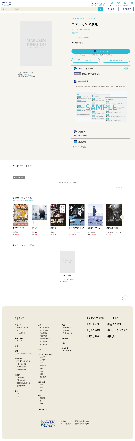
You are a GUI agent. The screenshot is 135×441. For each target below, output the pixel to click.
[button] (127, 9)
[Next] (122, 217)
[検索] (100, 9)
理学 (41, 401)
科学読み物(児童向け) (24, 383)
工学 (41, 404)
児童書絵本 (20, 377)
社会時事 (43, 357)
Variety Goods (68, 350)
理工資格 (43, 398)
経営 (41, 363)
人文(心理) (43, 341)
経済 (41, 374)
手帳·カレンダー (68, 333)
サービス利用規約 (66, 424)
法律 (41, 368)
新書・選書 (19, 338)
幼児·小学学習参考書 (23, 361)
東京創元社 (28, 75)
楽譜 (18, 396)
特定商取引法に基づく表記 (82, 424)
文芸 (16, 351)
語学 (40, 349)
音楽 (18, 393)
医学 (41, 384)
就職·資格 (43, 365)
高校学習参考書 (22, 367)
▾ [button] (12, 9)
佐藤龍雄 (74, 33)
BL (17, 330)
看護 (41, 387)
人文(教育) (43, 344)
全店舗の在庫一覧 (80, 135)
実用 (63, 325)
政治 (41, 371)
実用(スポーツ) (68, 327)
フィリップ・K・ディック (81, 29)
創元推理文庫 (90, 18)
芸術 (16, 391)
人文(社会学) (44, 330)
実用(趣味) (66, 330)
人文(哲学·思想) (45, 327)
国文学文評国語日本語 (24, 353)
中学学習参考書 (22, 364)
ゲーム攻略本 (21, 333)
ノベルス (19, 341)
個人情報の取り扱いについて (83, 421)
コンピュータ (43, 409)
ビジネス (43, 360)
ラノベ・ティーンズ (23, 327)
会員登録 (101, 5)
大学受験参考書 (22, 369)
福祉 (41, 390)
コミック (18, 325)
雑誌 (63, 343)
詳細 (127, 68)
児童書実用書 (21, 386)
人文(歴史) (43, 333)
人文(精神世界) (45, 339)
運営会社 (63, 421)
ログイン (93, 5)
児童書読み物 (21, 380)
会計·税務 (43, 377)
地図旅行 (65, 338)
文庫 (73, 18)
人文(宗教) (43, 336)
